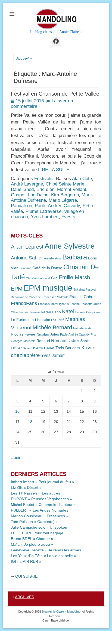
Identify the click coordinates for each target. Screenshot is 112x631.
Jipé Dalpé (37, 194)
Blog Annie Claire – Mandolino (61, 611)
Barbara (74, 257)
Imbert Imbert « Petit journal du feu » (42, 482)
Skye (26, 348)
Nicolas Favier (23, 334)
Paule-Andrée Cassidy (57, 205)
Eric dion (45, 189)
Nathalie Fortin (82, 328)
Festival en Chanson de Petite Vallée (55, 94)
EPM (17, 288)
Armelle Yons (52, 258)
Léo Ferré (57, 319)
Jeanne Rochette (81, 303)
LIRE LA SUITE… (56, 169)
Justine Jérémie (29, 312)
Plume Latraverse (43, 211)
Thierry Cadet (42, 348)
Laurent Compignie (87, 312)
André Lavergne (27, 184)
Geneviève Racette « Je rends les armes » (47, 550)
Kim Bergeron (65, 194)
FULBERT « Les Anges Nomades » (41, 510)
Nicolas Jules (47, 334)
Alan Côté (82, 178)
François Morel (48, 303)
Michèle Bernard (52, 327)
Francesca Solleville (55, 297)
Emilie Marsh (74, 277)
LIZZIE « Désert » (26, 487)
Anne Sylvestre (70, 246)
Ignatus (64, 303)
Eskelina (79, 289)
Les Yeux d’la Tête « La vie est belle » (43, 556)
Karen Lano (51, 312)
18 (30, 421)
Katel (68, 311)
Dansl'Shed (22, 189)
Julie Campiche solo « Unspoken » (40, 527)
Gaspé (17, 194)
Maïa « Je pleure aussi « (32, 544)
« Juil (15, 458)
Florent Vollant (71, 189)
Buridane (25, 268)
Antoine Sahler (27, 258)
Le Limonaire (40, 320)
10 (17, 411)
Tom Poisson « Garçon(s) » (34, 521)
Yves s (68, 216)
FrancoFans (24, 303)
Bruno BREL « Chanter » (32, 538)
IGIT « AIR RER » (26, 561)
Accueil (24, 58)
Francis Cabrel (82, 297)
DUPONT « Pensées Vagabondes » (41, 499)
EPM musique (48, 287)
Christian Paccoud (38, 278)
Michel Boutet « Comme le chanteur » (43, 504)
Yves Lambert (45, 216)
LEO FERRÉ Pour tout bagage (37, 533)
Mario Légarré (63, 200)
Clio (54, 278)
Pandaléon (21, 205)
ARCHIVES (24, 597)
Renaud (43, 341)
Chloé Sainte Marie (65, 184)
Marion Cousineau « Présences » (39, 516)
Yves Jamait (52, 355)
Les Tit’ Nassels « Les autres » (37, 493)
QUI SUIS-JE (26, 576)
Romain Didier (65, 340)
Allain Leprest (27, 247)
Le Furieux (20, 320)
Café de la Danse (47, 268)
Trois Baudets (67, 348)
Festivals (43, 178)
